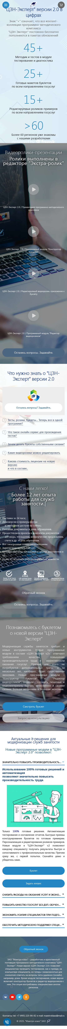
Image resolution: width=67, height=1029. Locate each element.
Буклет (33, 852)
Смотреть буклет (33, 688)
